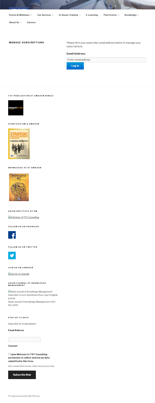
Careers (31, 22)
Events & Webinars (19, 15)
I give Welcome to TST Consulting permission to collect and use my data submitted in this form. (29, 357)
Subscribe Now (22, 374)
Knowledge (131, 15)
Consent (13, 346)
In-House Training (68, 15)
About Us (14, 22)
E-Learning (92, 15)
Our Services (44, 15)
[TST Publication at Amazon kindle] (15, 114)
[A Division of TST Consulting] (23, 217)
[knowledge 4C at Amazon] (19, 202)
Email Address (16, 330)
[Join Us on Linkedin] (18, 274)
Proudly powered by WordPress (24, 396)
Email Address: (76, 53)
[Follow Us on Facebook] (12, 238)
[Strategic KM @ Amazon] (19, 158)
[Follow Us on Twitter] (12, 258)
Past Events (110, 15)
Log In (75, 65)
